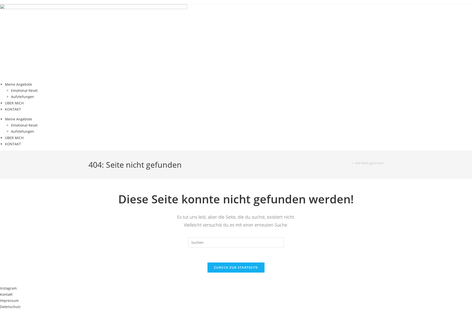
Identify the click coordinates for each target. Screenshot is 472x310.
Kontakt (6, 294)
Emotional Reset (24, 90)
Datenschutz (10, 306)
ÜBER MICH (14, 103)
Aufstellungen (22, 96)
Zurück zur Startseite (236, 267)
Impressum (9, 300)
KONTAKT (13, 109)
